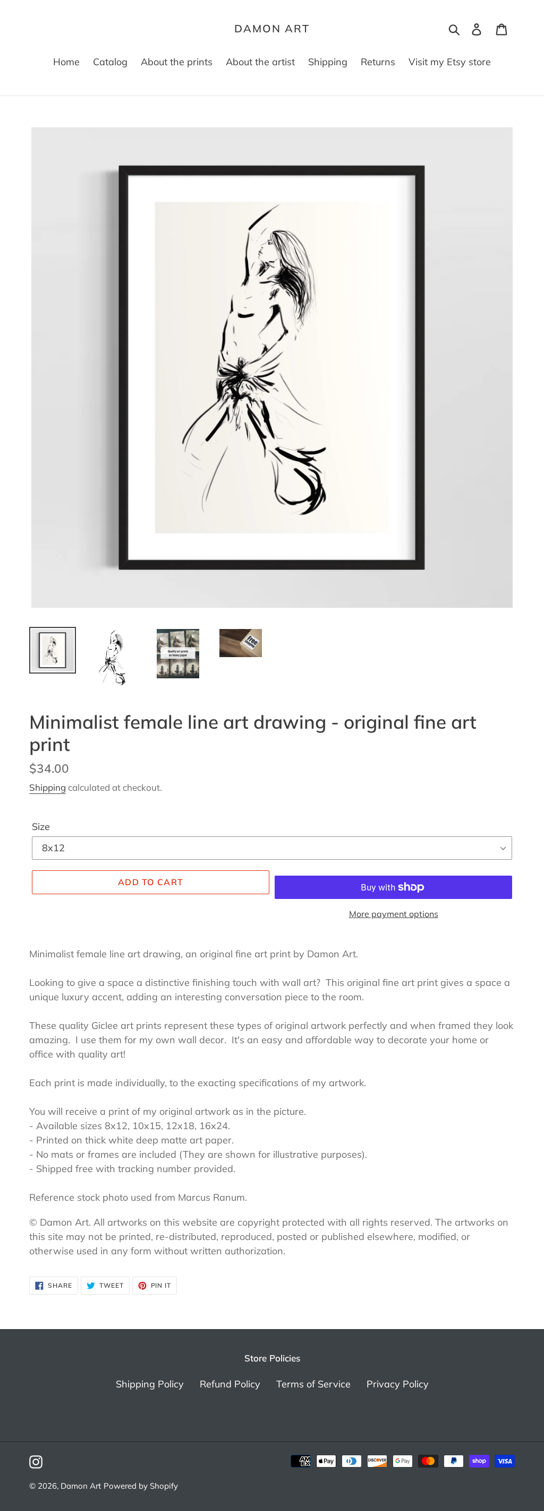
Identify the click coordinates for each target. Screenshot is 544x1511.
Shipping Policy (150, 1384)
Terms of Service (313, 1384)
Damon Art (272, 28)
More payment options (393, 914)
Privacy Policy (398, 1384)
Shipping (47, 787)
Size (41, 826)
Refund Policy (230, 1384)
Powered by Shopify (141, 1486)
